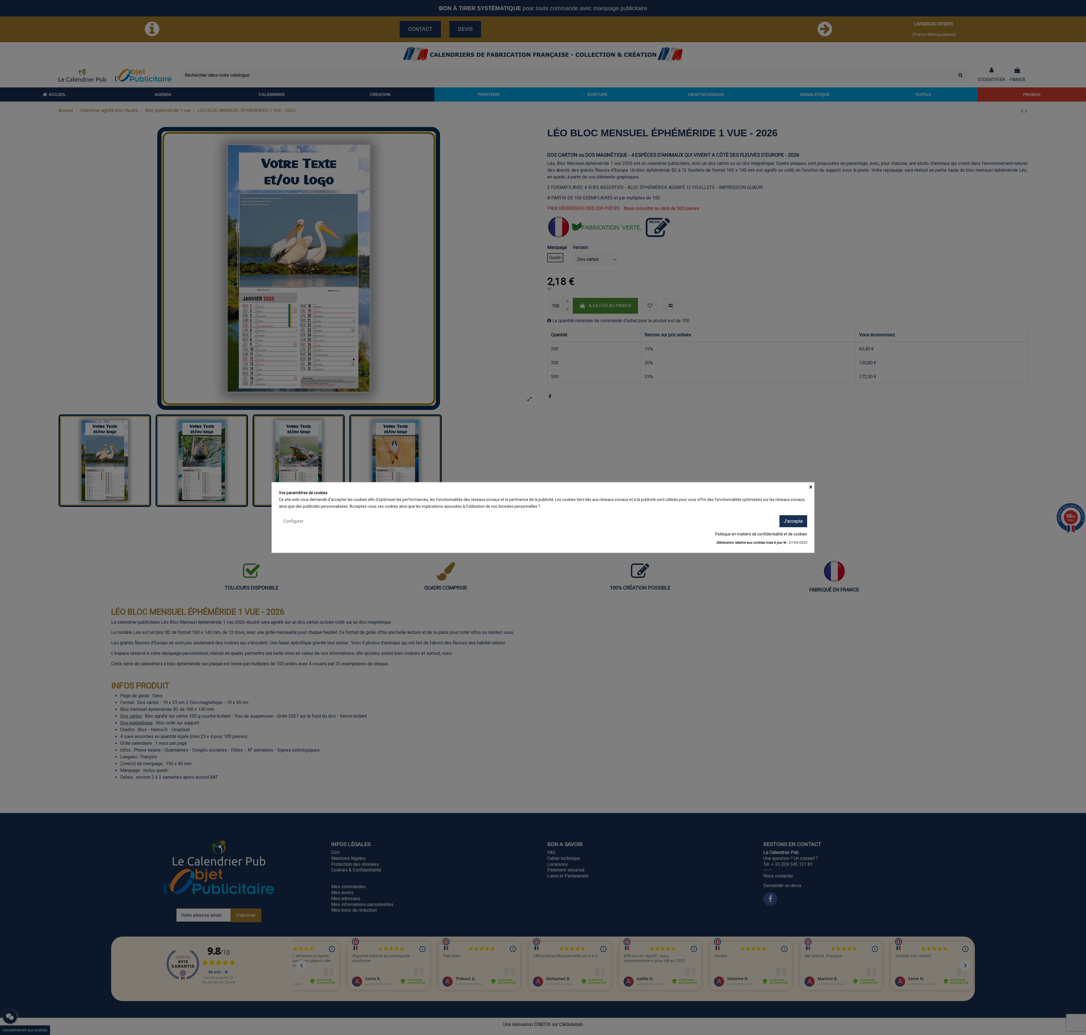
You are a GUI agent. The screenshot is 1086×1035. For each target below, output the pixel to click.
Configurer (293, 521)
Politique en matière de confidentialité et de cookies (761, 534)
